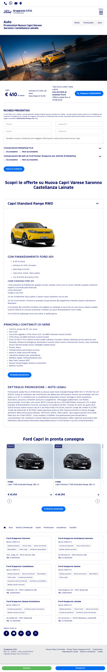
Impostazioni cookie (70, 651)
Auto (100, 23)
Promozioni (89, 23)
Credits (100, 651)
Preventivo (80, 668)
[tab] (53, 203)
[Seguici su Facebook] (6, 633)
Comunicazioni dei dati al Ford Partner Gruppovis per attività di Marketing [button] (40, 156)
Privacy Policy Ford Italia (55, 649)
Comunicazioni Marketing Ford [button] (18, 148)
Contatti (72, 527)
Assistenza (61, 527)
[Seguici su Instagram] (28, 633)
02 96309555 (65, 558)
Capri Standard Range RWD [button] (30, 203)
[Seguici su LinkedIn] (21, 633)
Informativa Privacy (24, 118)
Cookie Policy (97, 649)
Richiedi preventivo (19, 375)
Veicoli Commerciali (24, 527)
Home (77, 23)
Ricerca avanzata (54, 509)
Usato (38, 527)
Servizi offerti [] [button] (13, 542)
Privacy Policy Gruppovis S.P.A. (79, 649)
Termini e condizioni (88, 651)
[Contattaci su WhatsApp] (35, 633)
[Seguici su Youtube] (13, 633)
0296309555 (13, 558)
